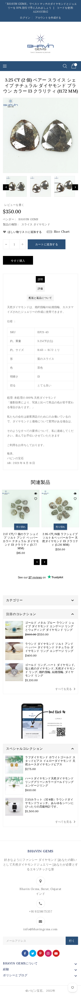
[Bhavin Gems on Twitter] (32, 953)
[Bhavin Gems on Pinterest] (40, 953)
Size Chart (62, 231)
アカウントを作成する (48, 17)
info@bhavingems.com (40, 929)
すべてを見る (66, 689)
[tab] (40, 279)
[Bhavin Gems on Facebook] (25, 953)
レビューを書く (14, 205)
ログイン (25, 17)
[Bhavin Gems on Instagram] (48, 953)
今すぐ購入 (18, 260)
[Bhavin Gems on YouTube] (56, 953)
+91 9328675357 (40, 911)
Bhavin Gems (40, 851)
